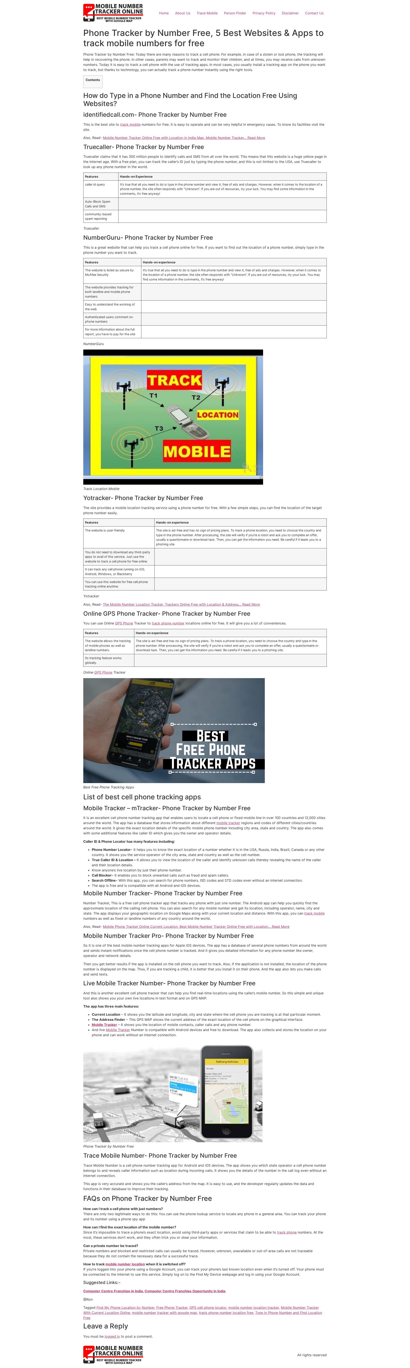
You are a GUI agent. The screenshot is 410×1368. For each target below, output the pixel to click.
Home (164, 13)
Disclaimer (290, 13)
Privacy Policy (264, 13)
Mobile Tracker (104, 1025)
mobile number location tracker (253, 1307)
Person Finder (235, 13)
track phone (287, 1232)
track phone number (168, 623)
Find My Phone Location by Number (125, 1307)
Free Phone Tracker (171, 1307)
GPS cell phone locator (207, 1307)
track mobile (130, 124)
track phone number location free (226, 1312)
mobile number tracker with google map (164, 1312)
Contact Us (314, 13)
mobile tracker (228, 823)
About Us (182, 13)
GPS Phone (124, 623)
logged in (112, 1336)
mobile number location (125, 1264)
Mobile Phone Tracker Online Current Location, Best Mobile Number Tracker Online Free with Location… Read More (196, 926)
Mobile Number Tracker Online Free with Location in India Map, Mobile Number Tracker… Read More (184, 138)
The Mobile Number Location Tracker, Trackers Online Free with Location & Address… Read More (181, 604)
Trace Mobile (207, 13)
